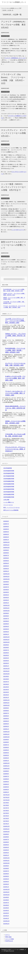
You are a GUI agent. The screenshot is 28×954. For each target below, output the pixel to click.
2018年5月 (6, 781)
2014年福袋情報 (7, 468)
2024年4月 (6, 595)
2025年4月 (6, 563)
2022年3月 (6, 660)
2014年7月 (6, 902)
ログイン (7, 934)
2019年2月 (6, 758)
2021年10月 (6, 673)
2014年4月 (6, 910)
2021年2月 (6, 694)
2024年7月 (6, 587)
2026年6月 (6, 526)
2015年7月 (6, 871)
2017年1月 (6, 823)
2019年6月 (6, 747)
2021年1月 (6, 697)
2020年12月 (6, 700)
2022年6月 (6, 652)
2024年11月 (6, 576)
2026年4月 (6, 531)
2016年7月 (6, 839)
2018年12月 (6, 763)
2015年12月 (6, 858)
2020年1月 (6, 729)
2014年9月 (6, 897)
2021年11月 (6, 671)
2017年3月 (6, 818)
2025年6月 (6, 558)
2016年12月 (6, 826)
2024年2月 (6, 600)
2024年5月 (6, 592)
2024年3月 (6, 597)
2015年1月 (6, 886)
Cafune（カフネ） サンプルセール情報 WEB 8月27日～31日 (15, 335)
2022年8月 (6, 647)
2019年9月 (6, 739)
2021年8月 (6, 679)
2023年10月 (6, 610)
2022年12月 (6, 637)
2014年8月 (6, 900)
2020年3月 (6, 723)
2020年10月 (6, 705)
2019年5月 (6, 750)
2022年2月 (6, 663)
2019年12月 (6, 731)
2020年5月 (6, 718)
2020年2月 (6, 726)
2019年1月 (6, 760)
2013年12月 (6, 921)
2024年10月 (6, 579)
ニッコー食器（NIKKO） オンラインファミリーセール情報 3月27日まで (13, 187)
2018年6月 (6, 779)
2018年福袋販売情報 (8, 478)
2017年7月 (6, 808)
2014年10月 (6, 894)
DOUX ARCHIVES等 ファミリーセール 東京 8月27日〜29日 (15, 408)
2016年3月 (6, 850)
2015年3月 (6, 881)
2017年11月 (6, 797)
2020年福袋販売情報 (8, 483)
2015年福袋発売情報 (8, 470)
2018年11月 (6, 765)
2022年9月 (6, 644)
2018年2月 (6, 789)
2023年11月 (6, 608)
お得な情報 (6, 499)
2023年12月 (6, 605)
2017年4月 (6, 815)
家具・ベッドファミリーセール (11, 507)
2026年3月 (6, 534)
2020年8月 (6, 710)
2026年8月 (6, 521)
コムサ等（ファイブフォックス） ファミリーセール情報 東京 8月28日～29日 (15, 320)
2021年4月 (6, 689)
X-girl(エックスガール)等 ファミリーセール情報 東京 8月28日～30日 (15, 378)
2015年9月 (6, 865)
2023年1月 (6, 634)
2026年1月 (6, 539)
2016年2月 (6, 852)
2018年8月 (6, 773)
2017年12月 (6, 794)
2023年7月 (6, 618)
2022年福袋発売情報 (8, 486)
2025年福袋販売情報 (8, 494)
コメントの (9, 938)
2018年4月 (6, 784)
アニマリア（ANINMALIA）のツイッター (15, 58)
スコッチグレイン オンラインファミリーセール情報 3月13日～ (14, 133)
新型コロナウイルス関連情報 (10, 510)
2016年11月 (6, 829)
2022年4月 (6, 658)
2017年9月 (6, 802)
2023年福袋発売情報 (8, 489)
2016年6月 (6, 842)
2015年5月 (6, 876)
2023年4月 (6, 626)
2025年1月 (6, 571)
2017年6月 (6, 810)
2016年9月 (6, 834)
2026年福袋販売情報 (8, 497)
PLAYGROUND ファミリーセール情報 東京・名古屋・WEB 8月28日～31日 (15, 350)
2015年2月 (6, 884)
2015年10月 (6, 863)
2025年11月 (6, 545)
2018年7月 (6, 776)
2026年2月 (6, 537)
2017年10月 (6, 800)
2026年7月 (6, 523)
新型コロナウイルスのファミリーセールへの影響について (13, 245)
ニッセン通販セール (8, 502)
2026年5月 (6, 529)
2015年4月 (6, 879)
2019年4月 (6, 752)
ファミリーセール (5, 35)
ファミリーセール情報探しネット (14, 2)
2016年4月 (6, 847)
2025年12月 (6, 542)
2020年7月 (6, 713)
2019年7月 (6, 744)
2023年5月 (6, 623)
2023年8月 (6, 616)
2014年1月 (6, 918)
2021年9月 (6, 676)
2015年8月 (6, 868)
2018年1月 (6, 792)
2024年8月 (6, 584)
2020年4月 (6, 721)
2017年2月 (6, 821)
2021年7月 (6, 681)
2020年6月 (6, 715)
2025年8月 (6, 552)
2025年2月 (6, 568)
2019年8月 (6, 742)
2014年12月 (6, 889)
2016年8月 (6, 836)
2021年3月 (6, 692)
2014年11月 (6, 892)
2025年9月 (6, 550)
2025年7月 (6, 555)
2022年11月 (6, 639)
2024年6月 (6, 589)
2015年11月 (6, 860)
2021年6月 (6, 684)
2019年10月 (6, 737)
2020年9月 (6, 708)
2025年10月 (6, 547)
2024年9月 (6, 581)
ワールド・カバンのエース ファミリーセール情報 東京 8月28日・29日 (15, 393)
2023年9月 (6, 613)
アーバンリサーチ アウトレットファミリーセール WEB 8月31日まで (15, 449)
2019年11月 (6, 734)
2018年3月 (6, 787)
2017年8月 (6, 805)
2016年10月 (6, 831)
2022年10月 (6, 642)
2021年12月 (6, 668)
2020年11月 (6, 702)
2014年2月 (6, 915)
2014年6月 (6, 905)
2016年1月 (6, 855)
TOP (11, 8)
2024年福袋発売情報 (8, 491)
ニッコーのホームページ (17, 229)
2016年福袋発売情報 (8, 473)
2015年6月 (6, 873)
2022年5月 (6, 655)
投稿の (8, 936)
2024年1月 (6, 602)
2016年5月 (6, 844)
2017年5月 (6, 813)
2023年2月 (6, 631)
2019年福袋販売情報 (8, 481)
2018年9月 (6, 771)
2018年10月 (6, 768)
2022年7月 (6, 650)
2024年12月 (6, 573)
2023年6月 (6, 621)
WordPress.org (9, 940)
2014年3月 (6, 913)
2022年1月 (6, 666)
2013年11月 (6, 923)
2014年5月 (6, 908)
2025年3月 (6, 566)
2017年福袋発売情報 (8, 476)
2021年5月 (6, 687)
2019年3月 (6, 755)
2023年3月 (6, 629)
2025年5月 (6, 560)
